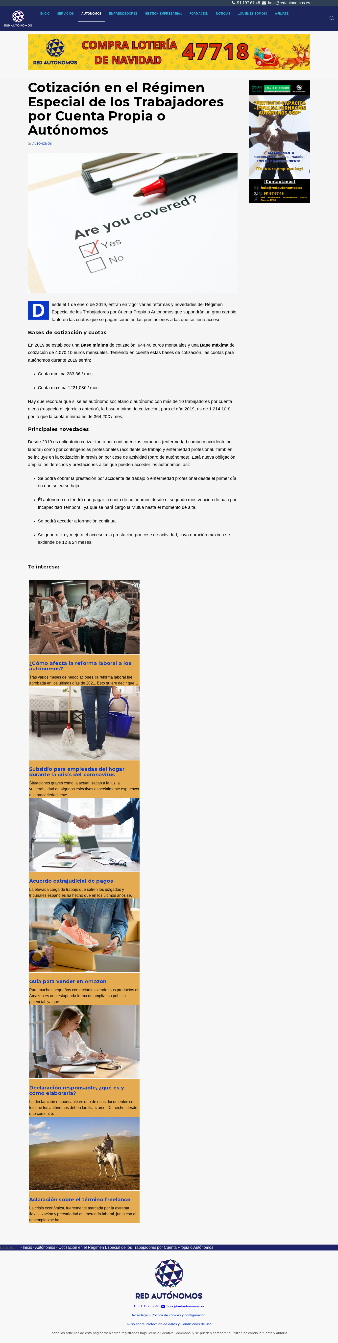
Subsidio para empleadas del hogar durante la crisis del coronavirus (76, 772)
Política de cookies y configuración (179, 1315)
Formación (199, 13)
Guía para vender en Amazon (68, 981)
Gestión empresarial (163, 13)
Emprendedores (123, 13)
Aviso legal (140, 1315)
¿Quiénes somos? (253, 13)
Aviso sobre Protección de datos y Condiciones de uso (169, 1324)
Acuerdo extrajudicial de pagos (71, 881)
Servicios (65, 13)
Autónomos (91, 13)
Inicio (45, 13)
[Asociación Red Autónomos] (18, 18)
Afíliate (281, 13)
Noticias (223, 13)
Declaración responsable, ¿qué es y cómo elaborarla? (76, 1090)
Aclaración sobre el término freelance (79, 1199)
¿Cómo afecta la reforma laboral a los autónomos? (80, 666)
